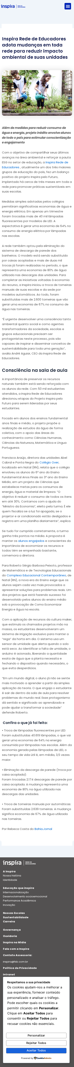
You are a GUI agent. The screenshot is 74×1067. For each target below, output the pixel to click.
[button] (68, 6)
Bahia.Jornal (43, 829)
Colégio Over (49, 462)
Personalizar (36, 1035)
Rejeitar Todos (36, 1043)
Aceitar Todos (36, 1050)
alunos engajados (31, 541)
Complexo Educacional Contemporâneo (36, 575)
